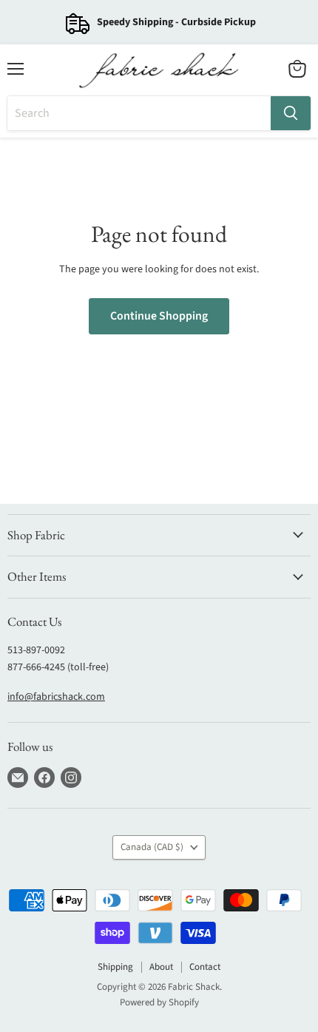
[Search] (291, 113)
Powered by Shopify (159, 1002)
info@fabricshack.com (56, 696)
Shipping (115, 967)
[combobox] (139, 113)
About (161, 967)
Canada (152, 847)
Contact (204, 967)
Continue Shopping (159, 316)
